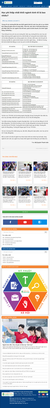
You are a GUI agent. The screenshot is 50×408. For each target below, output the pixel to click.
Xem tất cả (25, 211)
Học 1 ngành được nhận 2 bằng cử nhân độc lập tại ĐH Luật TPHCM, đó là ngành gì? (19, 371)
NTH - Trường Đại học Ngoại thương (9, 242)
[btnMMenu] (3, 3)
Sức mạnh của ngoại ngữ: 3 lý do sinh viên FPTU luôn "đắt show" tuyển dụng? (17, 376)
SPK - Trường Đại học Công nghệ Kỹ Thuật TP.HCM (12, 237)
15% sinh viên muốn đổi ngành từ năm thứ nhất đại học (13, 379)
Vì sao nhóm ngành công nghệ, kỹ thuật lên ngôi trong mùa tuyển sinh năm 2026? (18, 363)
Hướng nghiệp (36, 6)
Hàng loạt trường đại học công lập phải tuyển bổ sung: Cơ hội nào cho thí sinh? (8, 172)
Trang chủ (4, 6)
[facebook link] (10, 224)
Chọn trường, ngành (10, 317)
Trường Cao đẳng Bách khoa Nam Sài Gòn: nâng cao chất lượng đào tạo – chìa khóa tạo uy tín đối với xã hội (23, 353)
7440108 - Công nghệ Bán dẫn (8, 262)
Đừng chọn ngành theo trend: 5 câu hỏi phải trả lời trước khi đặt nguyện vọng (17, 368)
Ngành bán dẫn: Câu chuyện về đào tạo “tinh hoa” (18, 345)
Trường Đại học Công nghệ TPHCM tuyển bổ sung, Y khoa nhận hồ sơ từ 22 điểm (9, 197)
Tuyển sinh (29, 6)
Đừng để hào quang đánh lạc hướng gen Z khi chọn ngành (14, 356)
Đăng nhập (40, 1)
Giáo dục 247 (22, 6)
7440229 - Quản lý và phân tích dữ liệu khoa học (11, 260)
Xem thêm (12, 180)
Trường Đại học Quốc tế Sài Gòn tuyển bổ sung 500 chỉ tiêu (24, 172)
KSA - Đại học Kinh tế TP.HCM (8, 239)
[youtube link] (25, 224)
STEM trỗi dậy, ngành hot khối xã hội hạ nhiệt (24, 197)
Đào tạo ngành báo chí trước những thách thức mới (12, 373)
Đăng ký (35, 1)
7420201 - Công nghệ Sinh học (8, 257)
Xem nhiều (15, 6)
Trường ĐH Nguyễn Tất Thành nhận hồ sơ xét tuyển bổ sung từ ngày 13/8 (40, 197)
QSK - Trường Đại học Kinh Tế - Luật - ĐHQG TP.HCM (12, 241)
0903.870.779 (45, 396)
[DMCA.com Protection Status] (43, 392)
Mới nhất (10, 6)
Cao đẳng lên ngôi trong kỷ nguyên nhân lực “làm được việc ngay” (15, 386)
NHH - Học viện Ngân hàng (7, 244)
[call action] (39, 224)
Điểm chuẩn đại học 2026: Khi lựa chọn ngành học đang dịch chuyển (40, 172)
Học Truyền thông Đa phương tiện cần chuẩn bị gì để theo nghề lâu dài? (16, 365)
